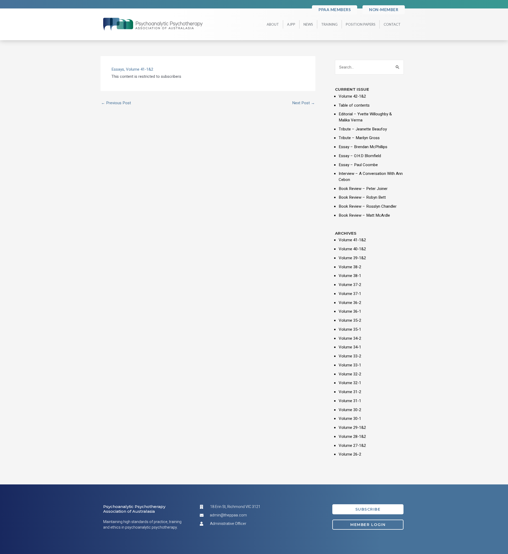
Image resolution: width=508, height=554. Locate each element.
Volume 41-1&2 (139, 69)
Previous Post (116, 103)
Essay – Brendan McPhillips (363, 147)
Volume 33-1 (350, 365)
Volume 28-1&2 (352, 436)
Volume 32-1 (350, 383)
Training (329, 24)
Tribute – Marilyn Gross (359, 138)
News (308, 24)
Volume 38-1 (350, 276)
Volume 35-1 (350, 329)
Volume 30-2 (350, 410)
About (273, 24)
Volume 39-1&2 (352, 258)
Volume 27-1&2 (352, 445)
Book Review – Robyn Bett (362, 197)
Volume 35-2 (350, 320)
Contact (392, 24)
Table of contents (354, 105)
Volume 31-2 (350, 392)
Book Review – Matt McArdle (364, 215)
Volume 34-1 (350, 347)
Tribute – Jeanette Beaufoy (363, 129)
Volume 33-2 (350, 356)
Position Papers (360, 24)
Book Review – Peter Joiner (363, 189)
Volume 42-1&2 (352, 96)
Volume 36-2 (350, 303)
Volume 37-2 (350, 285)
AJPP (291, 24)
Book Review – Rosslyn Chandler (368, 206)
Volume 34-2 (350, 338)
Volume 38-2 (350, 267)
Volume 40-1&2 (352, 249)
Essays (117, 69)
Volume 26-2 (350, 454)
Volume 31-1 (350, 401)
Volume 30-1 (350, 418)
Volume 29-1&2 (352, 427)
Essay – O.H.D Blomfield (360, 156)
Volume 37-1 (350, 294)
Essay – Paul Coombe (358, 165)
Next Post (303, 103)
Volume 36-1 (350, 311)
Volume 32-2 (350, 374)
